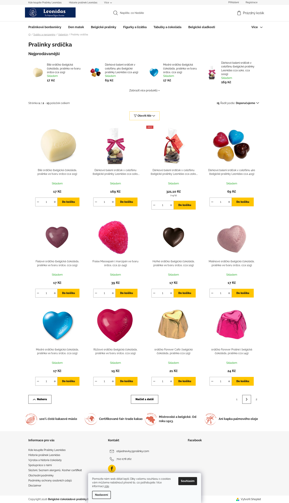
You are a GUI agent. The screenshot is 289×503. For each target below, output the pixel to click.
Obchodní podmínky (41, 475)
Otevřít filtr (144, 115)
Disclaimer (34, 485)
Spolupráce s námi (40, 465)
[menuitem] (45, 27)
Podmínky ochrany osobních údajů (50, 480)
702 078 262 (123, 459)
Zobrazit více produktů (143, 90)
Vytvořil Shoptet (251, 499)
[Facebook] (112, 468)
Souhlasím (188, 481)
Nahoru (42, 399)
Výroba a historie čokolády (45, 460)
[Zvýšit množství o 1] (54, 202)
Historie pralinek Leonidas (83, 2)
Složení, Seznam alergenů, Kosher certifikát (55, 470)
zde (106, 486)
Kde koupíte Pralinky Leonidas (45, 2)
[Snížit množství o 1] (37, 202)
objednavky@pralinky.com (132, 451)
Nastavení (101, 494)
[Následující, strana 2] (246, 399)
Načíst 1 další (144, 399)
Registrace (251, 2)
